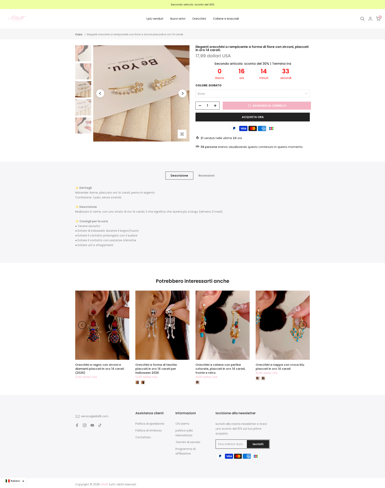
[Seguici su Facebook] (77, 425)
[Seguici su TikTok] (100, 425)
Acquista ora (253, 117)
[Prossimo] (182, 93)
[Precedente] (100, 93)
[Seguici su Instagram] (84, 425)
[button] (15, 481)
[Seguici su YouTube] (92, 425)
